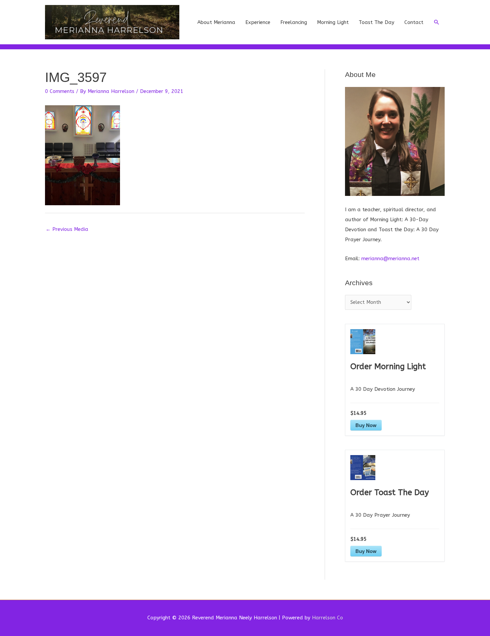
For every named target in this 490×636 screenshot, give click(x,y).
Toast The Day (376, 22)
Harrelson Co (327, 618)
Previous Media (67, 229)
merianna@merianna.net (390, 259)
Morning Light (333, 22)
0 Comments (59, 91)
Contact (413, 22)
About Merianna (216, 22)
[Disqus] (175, 319)
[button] (436, 22)
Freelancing (293, 22)
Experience (257, 22)
